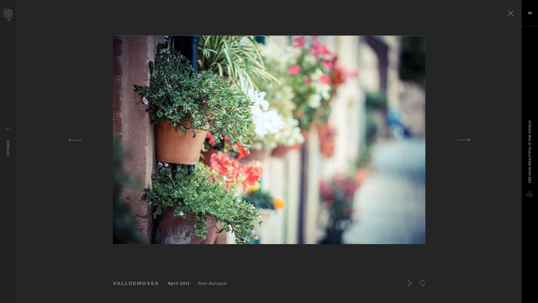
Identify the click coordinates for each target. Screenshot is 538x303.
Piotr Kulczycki (212, 283)
